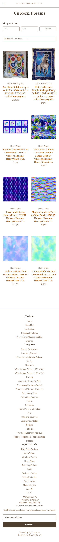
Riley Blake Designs (29, 449)
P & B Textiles (29, 481)
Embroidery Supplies (29, 397)
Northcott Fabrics (29, 473)
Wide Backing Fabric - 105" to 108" (29, 369)
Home (29, 321)
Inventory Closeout (29, 353)
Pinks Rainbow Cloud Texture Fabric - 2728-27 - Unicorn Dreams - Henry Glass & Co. (15, 276)
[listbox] (20, 39)
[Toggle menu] (4, 4)
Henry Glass (29, 461)
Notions (29, 425)
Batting (29, 377)
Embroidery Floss (29, 393)
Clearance (29, 365)
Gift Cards (29, 405)
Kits (29, 413)
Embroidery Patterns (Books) (29, 385)
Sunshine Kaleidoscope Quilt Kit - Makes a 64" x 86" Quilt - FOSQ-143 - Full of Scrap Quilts (15, 92)
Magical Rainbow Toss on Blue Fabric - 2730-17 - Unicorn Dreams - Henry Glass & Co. (43, 217)
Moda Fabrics (29, 453)
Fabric (29, 401)
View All (29, 489)
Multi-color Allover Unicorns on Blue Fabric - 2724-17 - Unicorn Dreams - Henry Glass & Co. (43, 155)
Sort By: (8, 39)
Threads (29, 441)
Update (48, 28)
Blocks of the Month (29, 349)
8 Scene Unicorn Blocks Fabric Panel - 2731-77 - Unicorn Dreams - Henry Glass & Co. (15, 154)
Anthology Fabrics (29, 465)
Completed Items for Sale (29, 381)
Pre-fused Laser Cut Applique (29, 433)
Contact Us (29, 329)
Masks (29, 361)
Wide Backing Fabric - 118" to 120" (29, 373)
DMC (29, 469)
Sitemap (29, 341)
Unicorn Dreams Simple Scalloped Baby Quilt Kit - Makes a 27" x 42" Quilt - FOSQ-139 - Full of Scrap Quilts (44, 93)
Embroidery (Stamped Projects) (29, 389)
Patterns (29, 429)
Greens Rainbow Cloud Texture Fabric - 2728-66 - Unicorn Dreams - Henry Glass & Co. (43, 276)
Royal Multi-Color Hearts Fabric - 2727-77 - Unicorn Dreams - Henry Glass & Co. (15, 217)
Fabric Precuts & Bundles (29, 409)
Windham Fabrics (29, 457)
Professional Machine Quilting (29, 337)
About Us (29, 325)
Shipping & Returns (29, 333)
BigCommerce (34, 532)
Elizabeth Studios (29, 477)
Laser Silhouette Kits (29, 421)
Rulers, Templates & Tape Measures (29, 437)
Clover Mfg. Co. (29, 485)
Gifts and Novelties (29, 417)
